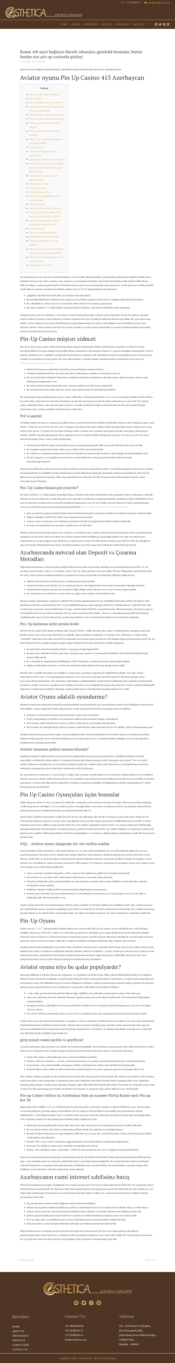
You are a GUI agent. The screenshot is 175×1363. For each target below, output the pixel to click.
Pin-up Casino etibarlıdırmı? (43, 232)
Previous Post (25, 1260)
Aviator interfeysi (37, 187)
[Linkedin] (168, 24)
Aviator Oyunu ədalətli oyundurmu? (46, 118)
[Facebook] (156, 24)
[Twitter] (160, 24)
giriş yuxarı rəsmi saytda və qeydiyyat (47, 159)
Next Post (151, 1260)
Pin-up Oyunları (37, 204)
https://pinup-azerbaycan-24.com (37, 363)
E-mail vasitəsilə (37, 228)
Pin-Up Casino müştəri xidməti (44, 94)
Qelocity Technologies (105, 1358)
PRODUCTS (106, 24)
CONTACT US (139, 24)
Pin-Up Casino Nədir (39, 183)
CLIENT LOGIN (122, 24)
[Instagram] (164, 24)
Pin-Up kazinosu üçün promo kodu (46, 114)
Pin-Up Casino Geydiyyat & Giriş (45, 208)
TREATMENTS (90, 24)
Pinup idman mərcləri (39, 191)
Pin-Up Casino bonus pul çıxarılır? (46, 102)
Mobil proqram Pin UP (40, 265)
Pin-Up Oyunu (36, 147)
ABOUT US (75, 24)
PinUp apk (25, 61)
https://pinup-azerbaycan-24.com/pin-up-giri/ (104, 506)
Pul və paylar (35, 98)
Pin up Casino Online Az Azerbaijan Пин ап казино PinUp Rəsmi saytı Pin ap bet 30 (46, 167)
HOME (64, 24)
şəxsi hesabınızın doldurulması (44, 236)
